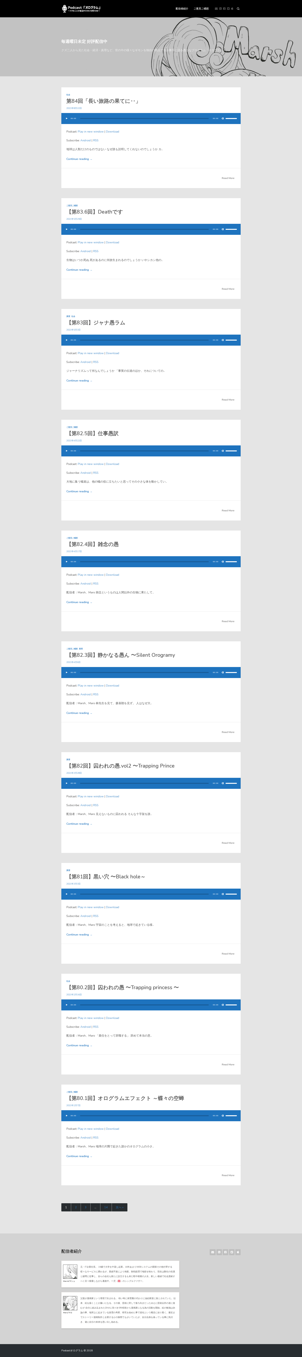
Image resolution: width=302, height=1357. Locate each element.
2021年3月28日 (74, 773)
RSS (95, 140)
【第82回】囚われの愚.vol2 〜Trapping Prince (120, 765)
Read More (228, 178)
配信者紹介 (182, 8)
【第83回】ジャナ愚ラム (95, 322)
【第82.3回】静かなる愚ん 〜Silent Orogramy (120, 655)
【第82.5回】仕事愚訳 (92, 433)
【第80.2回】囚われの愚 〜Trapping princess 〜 (122, 987)
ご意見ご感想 (201, 8)
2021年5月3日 (73, 329)
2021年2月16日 (74, 994)
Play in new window (91, 131)
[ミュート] (222, 118)
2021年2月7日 (73, 1105)
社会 (68, 94)
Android (85, 140)
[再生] (66, 118)
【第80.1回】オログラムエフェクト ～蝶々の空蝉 (125, 1098)
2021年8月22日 (74, 108)
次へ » (119, 1207)
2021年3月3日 (73, 883)
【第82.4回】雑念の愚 (92, 544)
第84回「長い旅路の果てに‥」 (103, 101)
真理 (68, 316)
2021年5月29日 (74, 219)
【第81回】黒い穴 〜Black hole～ (106, 876)
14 (106, 1207)
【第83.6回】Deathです (94, 211)
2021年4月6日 (73, 662)
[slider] (231, 118)
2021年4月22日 (74, 440)
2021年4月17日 (74, 551)
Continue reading (79, 159)
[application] (151, 121)
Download (112, 131)
